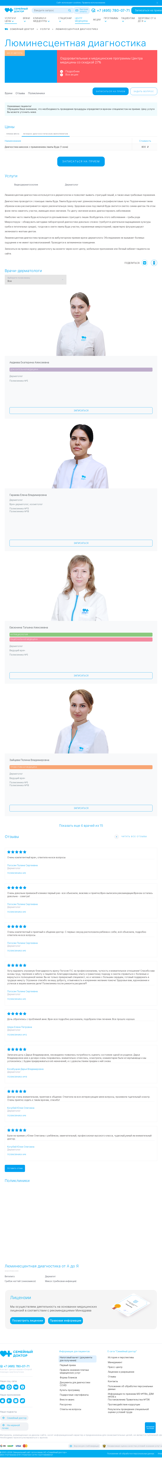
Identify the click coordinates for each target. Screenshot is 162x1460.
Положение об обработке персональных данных (130, 1454)
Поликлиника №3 (16, 873)
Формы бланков (68, 1377)
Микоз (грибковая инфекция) (61, 1281)
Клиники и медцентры (40, 19)
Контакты (113, 1381)
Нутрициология (19, 634)
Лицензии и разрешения (121, 1372)
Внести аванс (67, 1399)
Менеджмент (115, 1362)
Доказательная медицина (24, 369)
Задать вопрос (144, 91)
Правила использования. (94, 3)
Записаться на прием (110, 91)
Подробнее (72, 71)
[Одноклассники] (154, 263)
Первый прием (68, 1365)
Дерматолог (71, 184)
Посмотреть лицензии (27, 1320)
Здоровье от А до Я (147, 19)
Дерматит (50, 1276)
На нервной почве (11, 1426)
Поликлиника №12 (17, 1035)
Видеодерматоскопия (26, 184)
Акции (97, 19)
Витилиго (10, 1276)
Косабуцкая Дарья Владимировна (25, 1069)
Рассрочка (66, 1404)
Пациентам (128, 18)
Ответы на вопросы (70, 1409)
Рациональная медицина (24, 639)
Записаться (81, 410)
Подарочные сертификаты (74, 1395)
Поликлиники (36, 93)
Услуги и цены (10, 19)
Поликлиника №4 (16, 1116)
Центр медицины (81, 19)
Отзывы (20, 93)
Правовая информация (65, 1320)
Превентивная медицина (23, 767)
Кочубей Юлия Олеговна (20, 1108)
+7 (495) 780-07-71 (113, 10)
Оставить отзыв (15, 1168)
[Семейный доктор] (16, 10)
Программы (111, 18)
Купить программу (70, 1390)
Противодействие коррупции (124, 1404)
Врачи (26, 18)
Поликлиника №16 (17, 1077)
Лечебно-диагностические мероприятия (45, 134)
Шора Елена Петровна (19, 1027)
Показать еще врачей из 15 (81, 825)
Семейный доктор (16, 1418)
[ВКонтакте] (144, 263)
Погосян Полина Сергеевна (22, 865)
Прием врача (12, 134)
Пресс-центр (115, 1367)
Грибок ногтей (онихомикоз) (20, 1281)
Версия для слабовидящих (86, 1446)
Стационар (65, 18)
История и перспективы (121, 1357)
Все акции (71, 74)
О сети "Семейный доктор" (122, 1351)
